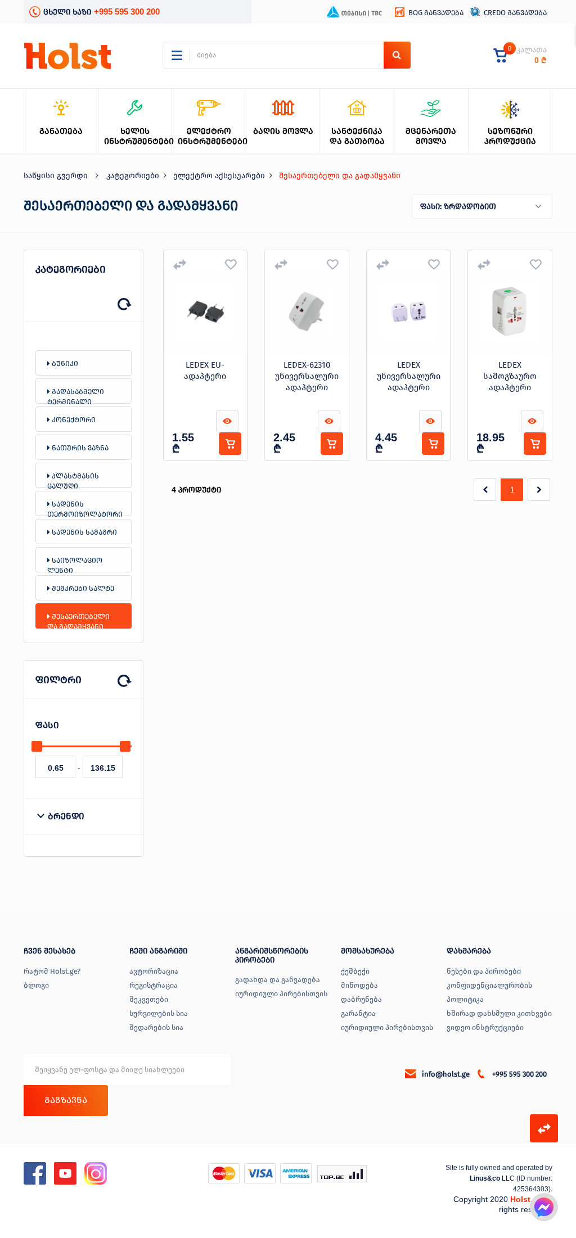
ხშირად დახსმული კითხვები (499, 1013)
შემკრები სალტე (82, 588)
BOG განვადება (436, 12)
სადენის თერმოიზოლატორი (85, 508)
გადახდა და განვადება (277, 979)
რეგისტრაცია (153, 985)
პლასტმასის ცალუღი (73, 480)
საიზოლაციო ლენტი (74, 564)
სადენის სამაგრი (83, 532)
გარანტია (358, 1013)
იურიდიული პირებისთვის (281, 994)
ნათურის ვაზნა (79, 448)
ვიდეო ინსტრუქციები (485, 1027)
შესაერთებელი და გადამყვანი (78, 620)
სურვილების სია (158, 1013)
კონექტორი (73, 419)
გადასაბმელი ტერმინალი (75, 395)
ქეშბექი (355, 971)
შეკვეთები (148, 999)
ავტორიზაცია (153, 971)
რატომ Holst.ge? (52, 971)
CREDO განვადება (515, 12)
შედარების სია (156, 1027)
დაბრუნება (361, 999)
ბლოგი (36, 985)
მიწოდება (359, 985)
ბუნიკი (64, 363)
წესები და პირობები (484, 971)
